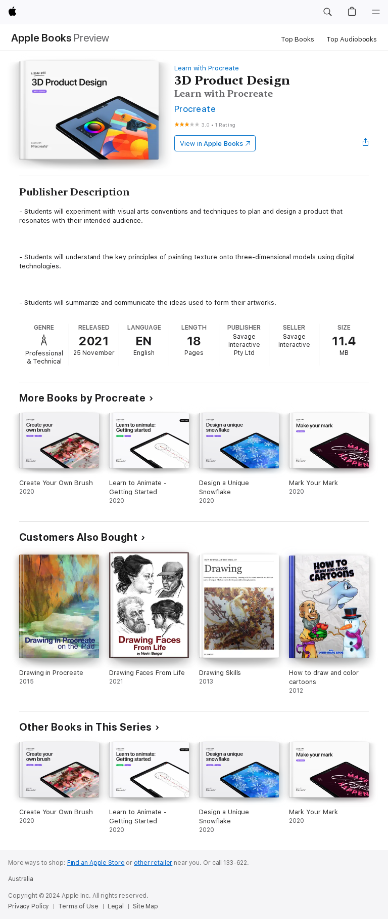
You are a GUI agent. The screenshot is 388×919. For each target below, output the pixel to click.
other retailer (153, 862)
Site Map (145, 906)
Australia (20, 879)
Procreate (195, 108)
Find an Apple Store (96, 862)
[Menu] (376, 12)
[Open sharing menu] (365, 143)
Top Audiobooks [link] (351, 39)
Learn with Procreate (206, 68)
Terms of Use (78, 906)
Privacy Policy (28, 906)
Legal (116, 906)
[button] (327, 12)
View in (211, 143)
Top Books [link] (297, 39)
